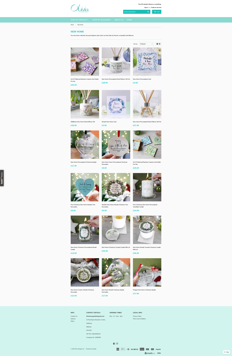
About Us (119, 20)
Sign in (146, 7)
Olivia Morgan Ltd (79, 349)
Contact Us (74, 316)
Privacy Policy (137, 316)
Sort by (135, 44)
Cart (158, 11)
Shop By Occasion (101, 20)
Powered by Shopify (91, 349)
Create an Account (156, 7)
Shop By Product (79, 20)
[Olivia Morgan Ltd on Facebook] (114, 344)
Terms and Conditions (139, 319)
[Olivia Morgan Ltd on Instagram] (117, 344)
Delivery (73, 319)
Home (129, 20)
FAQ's (72, 321)
